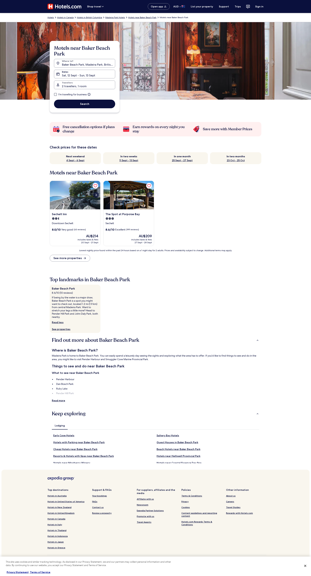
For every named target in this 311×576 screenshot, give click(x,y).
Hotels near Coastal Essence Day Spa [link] (179, 462)
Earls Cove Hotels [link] (63, 435)
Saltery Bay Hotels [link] (168, 435)
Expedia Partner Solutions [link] (150, 510)
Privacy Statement (18, 572)
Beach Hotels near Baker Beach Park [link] (178, 449)
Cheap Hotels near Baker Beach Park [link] (75, 449)
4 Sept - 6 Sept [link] (75, 160)
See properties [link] (61, 329)
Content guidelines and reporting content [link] (199, 514)
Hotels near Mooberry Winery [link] (71, 462)
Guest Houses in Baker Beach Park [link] (177, 442)
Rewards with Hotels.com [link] (239, 513)
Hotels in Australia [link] (57, 495)
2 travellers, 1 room (74, 86)
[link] (95, 186)
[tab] (60, 426)
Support (224, 6)
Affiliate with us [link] (145, 499)
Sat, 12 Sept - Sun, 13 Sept (78, 75)
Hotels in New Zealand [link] (59, 507)
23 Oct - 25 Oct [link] (236, 160)
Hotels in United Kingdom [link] (61, 513)
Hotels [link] (51, 17)
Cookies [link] (185, 507)
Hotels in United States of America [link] (66, 501)
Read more (58, 400)
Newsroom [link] (142, 504)
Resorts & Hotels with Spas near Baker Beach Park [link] (83, 456)
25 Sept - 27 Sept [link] (182, 160)
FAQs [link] (94, 501)
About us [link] (231, 495)
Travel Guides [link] (233, 507)
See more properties (67, 258)
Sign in (259, 6)
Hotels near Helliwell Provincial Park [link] (178, 456)
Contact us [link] (98, 507)
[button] (155, 340)
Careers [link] (230, 501)
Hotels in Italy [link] (55, 524)
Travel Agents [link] (144, 522)
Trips (238, 6)
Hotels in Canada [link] (65, 17)
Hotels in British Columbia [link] (89, 17)
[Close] (305, 566)
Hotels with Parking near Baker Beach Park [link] (79, 442)
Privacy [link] (185, 501)
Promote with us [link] (145, 516)
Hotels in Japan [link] (56, 542)
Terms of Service (40, 572)
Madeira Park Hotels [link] (115, 17)
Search (84, 104)
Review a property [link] (102, 513)
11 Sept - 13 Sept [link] (128, 160)
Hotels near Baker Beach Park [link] (142, 17)
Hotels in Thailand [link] (57, 530)
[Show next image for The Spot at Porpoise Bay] (150, 195)
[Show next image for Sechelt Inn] (96, 195)
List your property (202, 6)
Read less (58, 322)
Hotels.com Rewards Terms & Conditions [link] (196, 523)
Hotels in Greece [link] (56, 547)
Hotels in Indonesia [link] (58, 536)
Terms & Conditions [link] (191, 495)
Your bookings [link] (99, 495)
